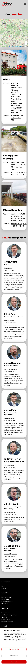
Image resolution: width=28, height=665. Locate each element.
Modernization (5, 613)
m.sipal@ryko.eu (9, 418)
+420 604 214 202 (9, 420)
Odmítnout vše (14, 655)
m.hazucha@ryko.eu (10, 369)
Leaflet (11, 46)
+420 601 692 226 (9, 372)
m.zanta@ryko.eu (9, 512)
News (3, 586)
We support (4, 604)
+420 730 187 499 (9, 467)
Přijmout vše (14, 662)
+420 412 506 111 (9, 270)
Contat (4, 626)
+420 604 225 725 (10, 515)
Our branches (5, 599)
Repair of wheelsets (7, 621)
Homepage (5, 582)
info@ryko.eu (8, 268)
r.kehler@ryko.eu (9, 465)
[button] (26, 42)
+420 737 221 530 (9, 323)
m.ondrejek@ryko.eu (19, 172)
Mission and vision (6, 597)
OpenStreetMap (18, 46)
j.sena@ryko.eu (17, 115)
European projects (6, 601)
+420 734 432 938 (17, 174)
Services (3, 588)
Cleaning (4, 617)
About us (4, 593)
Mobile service (5, 619)
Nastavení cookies (14, 649)
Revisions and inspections (9, 615)
